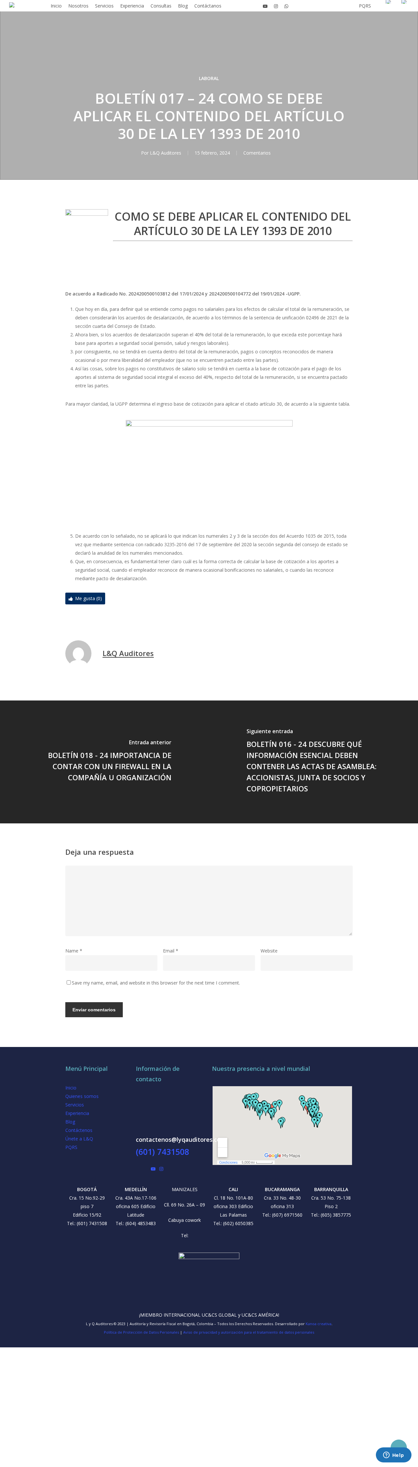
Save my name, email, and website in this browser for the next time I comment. (156, 983)
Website (269, 951)
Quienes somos (82, 1096)
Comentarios (257, 153)
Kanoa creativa (318, 1323)
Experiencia (77, 1113)
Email (170, 951)
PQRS (71, 1147)
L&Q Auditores (165, 153)
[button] (209, 1463)
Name (73, 951)
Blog (70, 1122)
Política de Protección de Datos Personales (141, 1332)
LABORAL (209, 78)
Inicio (70, 1088)
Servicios (74, 1105)
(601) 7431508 (162, 1151)
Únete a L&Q (79, 1139)
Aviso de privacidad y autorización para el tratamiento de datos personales (248, 1332)
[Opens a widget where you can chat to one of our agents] (393, 1455)
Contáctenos (78, 1130)
